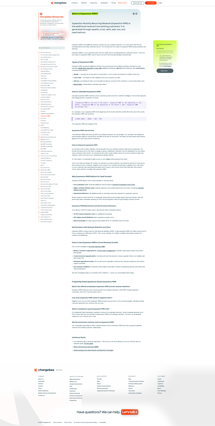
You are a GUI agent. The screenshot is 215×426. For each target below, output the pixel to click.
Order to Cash (44, 153)
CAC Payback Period (46, 69)
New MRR (43, 149)
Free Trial (43, 118)
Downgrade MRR (45, 109)
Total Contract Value (46, 210)
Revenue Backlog (46, 179)
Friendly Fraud (45, 123)
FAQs (98, 381)
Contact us (41, 395)
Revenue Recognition (76, 395)
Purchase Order (45, 167)
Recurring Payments (46, 172)
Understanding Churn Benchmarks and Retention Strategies (93, 350)
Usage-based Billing (46, 214)
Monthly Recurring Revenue (48, 137)
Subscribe (164, 71)
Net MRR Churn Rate (46, 144)
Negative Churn (45, 139)
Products (74, 3)
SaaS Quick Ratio (45, 196)
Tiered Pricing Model (46, 207)
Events (130, 388)
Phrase (160, 393)
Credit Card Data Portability (48, 87)
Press (40, 388)
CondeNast (161, 386)
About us (41, 379)
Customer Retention (46, 102)
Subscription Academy (135, 393)
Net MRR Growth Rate (47, 146)
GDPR (42, 125)
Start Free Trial (137, 3)
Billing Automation (75, 379)
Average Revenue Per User (48, 64)
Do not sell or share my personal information (85, 422)
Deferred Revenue (46, 104)
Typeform (160, 383)
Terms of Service (57, 422)
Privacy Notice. (167, 66)
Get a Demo (150, 3)
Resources (93, 3)
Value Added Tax (45, 217)
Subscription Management (48, 205)
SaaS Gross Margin (46, 191)
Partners (40, 383)
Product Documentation (104, 386)
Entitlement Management (47, 113)
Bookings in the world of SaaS (49, 66)
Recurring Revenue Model (48, 174)
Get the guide (88, 343)
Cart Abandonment (46, 73)
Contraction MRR (45, 85)
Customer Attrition (45, 97)
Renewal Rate (44, 177)
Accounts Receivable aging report (50, 55)
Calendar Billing (45, 71)
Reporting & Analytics (76, 398)
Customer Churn (45, 99)
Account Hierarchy (46, 52)
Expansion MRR (45, 116)
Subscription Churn (46, 203)
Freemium (43, 120)
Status (99, 383)
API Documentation (102, 388)
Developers (104, 3)
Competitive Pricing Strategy (48, 80)
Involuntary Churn (45, 132)
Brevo (159, 388)
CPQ (71, 386)
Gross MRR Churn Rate (47, 130)
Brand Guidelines (43, 390)
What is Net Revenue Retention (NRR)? (86, 347)
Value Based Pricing (46, 219)
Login (160, 3)
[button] (59, 370)
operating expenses (46, 151)
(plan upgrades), (90, 68)
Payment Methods (46, 158)
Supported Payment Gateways (106, 390)
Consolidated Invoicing (47, 83)
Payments (72, 391)
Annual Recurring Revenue (48, 62)
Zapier (159, 379)
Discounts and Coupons (47, 106)
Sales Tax (43, 200)
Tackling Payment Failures (136, 381)
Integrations (73, 400)
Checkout (43, 76)
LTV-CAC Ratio (45, 134)
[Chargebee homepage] (58, 3)
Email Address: (160, 48)
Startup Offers (122, 3)
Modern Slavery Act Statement (47, 393)
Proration (43, 163)
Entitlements (73, 388)
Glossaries (131, 390)
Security (99, 379)
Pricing (113, 3)
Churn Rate (44, 78)
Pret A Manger (162, 390)
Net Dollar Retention (46, 141)
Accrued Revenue (46, 57)
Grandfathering (45, 127)
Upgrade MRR (44, 212)
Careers (40, 386)
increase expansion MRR (97, 246)
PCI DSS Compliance (46, 160)
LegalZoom (161, 381)
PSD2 (42, 165)
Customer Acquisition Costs (48, 94)
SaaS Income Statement (47, 193)
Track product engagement (106, 250)
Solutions (84, 3)
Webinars (131, 386)
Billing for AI (73, 381)
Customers (41, 381)
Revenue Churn (45, 181)
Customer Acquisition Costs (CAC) (123, 184)
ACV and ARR (44, 59)
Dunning (43, 111)
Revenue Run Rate (46, 186)
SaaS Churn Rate (45, 188)
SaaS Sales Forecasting (47, 198)
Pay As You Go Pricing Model (49, 156)
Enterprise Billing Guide (135, 383)
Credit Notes (44, 90)
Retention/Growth (75, 393)
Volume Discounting (46, 221)
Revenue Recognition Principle (49, 184)
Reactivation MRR (45, 170)
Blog (129, 379)
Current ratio (44, 92)
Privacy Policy (68, 422)
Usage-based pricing (76, 384)
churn (108, 159)
